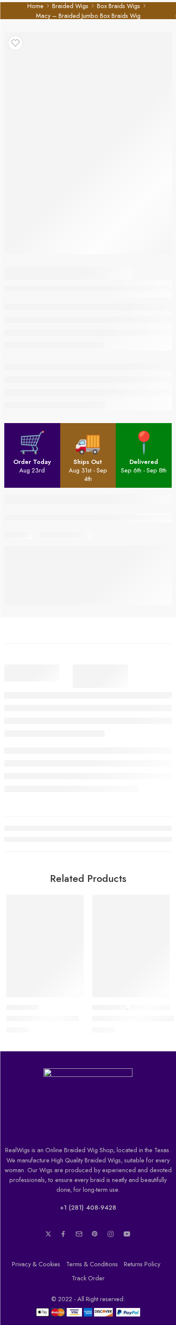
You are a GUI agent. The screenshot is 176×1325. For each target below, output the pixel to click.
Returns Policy (142, 1263)
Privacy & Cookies (36, 1263)
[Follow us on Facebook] (63, 1234)
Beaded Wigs (22, 1007)
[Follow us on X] (48, 1234)
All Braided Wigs (151, 1007)
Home (35, 5)
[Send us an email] (79, 1234)
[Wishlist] (15, 43)
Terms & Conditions (92, 1263)
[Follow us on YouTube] (127, 1234)
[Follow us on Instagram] (110, 1234)
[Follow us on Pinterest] (94, 1234)
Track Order (88, 1277)
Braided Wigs (70, 5)
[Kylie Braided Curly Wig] (45, 946)
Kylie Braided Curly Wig (42, 1018)
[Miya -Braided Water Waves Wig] (131, 946)
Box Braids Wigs (118, 5)
